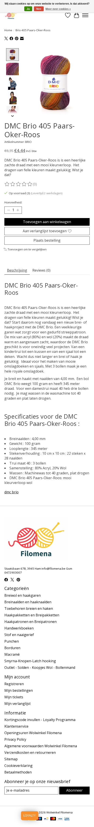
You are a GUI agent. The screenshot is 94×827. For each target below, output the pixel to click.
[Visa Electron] (67, 819)
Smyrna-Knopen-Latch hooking (30, 661)
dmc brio (11, 492)
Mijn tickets (13, 697)
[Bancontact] (46, 819)
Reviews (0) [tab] (41, 270)
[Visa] (60, 819)
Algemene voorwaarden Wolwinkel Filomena (40, 746)
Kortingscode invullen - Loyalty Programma (39, 719)
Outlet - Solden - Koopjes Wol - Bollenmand (39, 667)
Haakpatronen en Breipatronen (30, 621)
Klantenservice (16, 726)
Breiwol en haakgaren (22, 595)
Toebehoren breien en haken (28, 608)
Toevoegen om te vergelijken (27, 249)
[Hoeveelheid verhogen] (18, 210)
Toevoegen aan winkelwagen (47, 221)
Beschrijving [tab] (17, 270)
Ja (28, 8)
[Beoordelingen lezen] (18, 184)
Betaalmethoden (18, 772)
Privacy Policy (15, 739)
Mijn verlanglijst (17, 703)
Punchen (11, 641)
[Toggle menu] (85, 15)
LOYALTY (29, 815)
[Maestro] (39, 819)
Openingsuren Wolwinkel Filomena (33, 732)
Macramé (12, 654)
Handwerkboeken (19, 628)
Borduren (12, 647)
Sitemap (11, 759)
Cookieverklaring (18, 765)
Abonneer (74, 790)
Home (8, 30)
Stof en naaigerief (19, 634)
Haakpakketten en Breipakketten (31, 615)
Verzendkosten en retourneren (30, 752)
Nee (38, 8)
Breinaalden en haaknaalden (27, 602)
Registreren (14, 683)
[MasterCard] (53, 819)
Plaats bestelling (47, 240)
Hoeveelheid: (13, 202)
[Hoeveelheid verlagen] (8, 210)
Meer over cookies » (58, 8)
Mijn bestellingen (18, 690)
